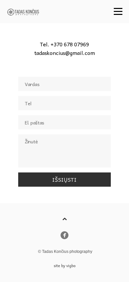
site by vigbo (65, 265)
